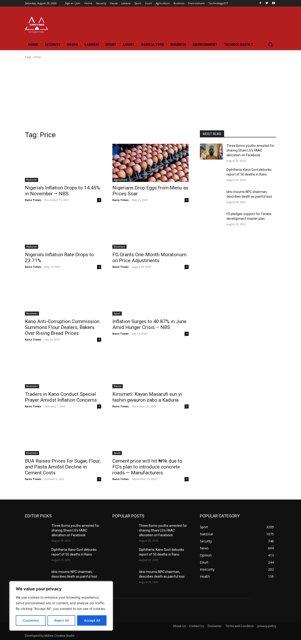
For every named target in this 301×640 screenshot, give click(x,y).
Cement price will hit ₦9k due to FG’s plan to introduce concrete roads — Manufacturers (147, 467)
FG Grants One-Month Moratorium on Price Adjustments (149, 257)
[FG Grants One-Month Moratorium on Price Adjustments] (150, 230)
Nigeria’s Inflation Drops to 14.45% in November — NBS (62, 190)
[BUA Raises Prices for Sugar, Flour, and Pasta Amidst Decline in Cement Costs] (63, 436)
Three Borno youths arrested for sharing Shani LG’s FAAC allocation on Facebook (250, 150)
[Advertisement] (150, 95)
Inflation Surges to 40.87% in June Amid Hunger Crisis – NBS (149, 324)
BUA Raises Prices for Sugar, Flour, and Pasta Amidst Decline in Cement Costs (63, 467)
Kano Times (33, 200)
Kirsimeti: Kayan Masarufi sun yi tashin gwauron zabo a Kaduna (147, 397)
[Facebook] (260, 3)
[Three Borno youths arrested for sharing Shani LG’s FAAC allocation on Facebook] (211, 152)
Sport (117, 313)
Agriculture (120, 179)
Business (119, 246)
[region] (61, 606)
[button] (270, 44)
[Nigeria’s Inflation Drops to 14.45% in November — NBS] (63, 163)
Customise (31, 620)
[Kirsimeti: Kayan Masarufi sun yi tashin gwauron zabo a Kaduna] (150, 369)
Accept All (92, 620)
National (31, 179)
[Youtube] (273, 3)
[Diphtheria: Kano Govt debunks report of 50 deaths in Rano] (211, 176)
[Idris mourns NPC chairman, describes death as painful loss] (211, 198)
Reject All (61, 620)
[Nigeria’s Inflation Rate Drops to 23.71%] (63, 230)
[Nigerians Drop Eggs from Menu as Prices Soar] (150, 163)
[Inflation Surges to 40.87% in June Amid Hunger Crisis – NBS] (150, 296)
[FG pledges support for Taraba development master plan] (211, 220)
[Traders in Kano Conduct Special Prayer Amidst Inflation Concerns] (63, 369)
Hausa (117, 386)
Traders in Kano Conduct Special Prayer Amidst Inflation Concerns (61, 397)
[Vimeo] (266, 3)
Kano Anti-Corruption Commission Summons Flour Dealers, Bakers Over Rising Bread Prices (62, 327)
